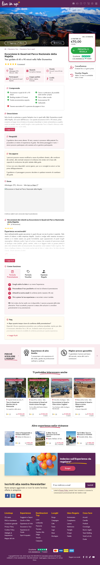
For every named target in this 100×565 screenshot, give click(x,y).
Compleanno (71, 520)
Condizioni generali (11, 523)
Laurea (69, 523)
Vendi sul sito (87, 536)
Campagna (54, 520)
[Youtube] (18, 496)
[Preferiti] (85, 4)
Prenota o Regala (83, 50)
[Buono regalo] (73, 4)
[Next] (97, 356)
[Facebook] (7, 496)
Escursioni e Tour (25, 527)
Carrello (85, 520)
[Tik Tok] (90, 557)
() (21, 64)
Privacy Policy (63, 490)
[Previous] (18, 356)
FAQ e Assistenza (11, 520)
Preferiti (85, 523)
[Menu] (96, 3)
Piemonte (39, 526)
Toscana (38, 529)
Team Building (87, 533)
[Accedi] (92, 4)
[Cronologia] (81, 4)
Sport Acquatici (25, 535)
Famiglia (69, 530)
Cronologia (86, 527)
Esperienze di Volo (26, 523)
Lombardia (39, 523)
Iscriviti (90, 485)
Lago (53, 530)
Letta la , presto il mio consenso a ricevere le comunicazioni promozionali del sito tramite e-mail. (73, 491)
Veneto (38, 538)
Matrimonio (70, 527)
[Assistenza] (77, 4)
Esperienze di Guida (24, 531)
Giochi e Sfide (25, 520)
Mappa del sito (9, 538)
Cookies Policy (9, 530)
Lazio (37, 520)
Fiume (53, 527)
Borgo (53, 517)
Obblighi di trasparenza (8, 534)
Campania (39, 541)
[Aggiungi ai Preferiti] (23, 380)
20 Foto (58, 43)
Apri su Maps (32, 185)
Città (52, 523)
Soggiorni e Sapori (26, 517)
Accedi (85, 517)
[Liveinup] (11, 4)
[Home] (5, 49)
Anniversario (71, 517)
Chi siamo (8, 517)
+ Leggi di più (10, 129)
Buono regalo (87, 530)
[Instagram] (13, 496)
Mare (53, 533)
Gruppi (69, 533)
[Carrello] (88, 4)
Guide (85, 539)
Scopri (68, 468)
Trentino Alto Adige (40, 533)
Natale (69, 536)
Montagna (54, 536)
